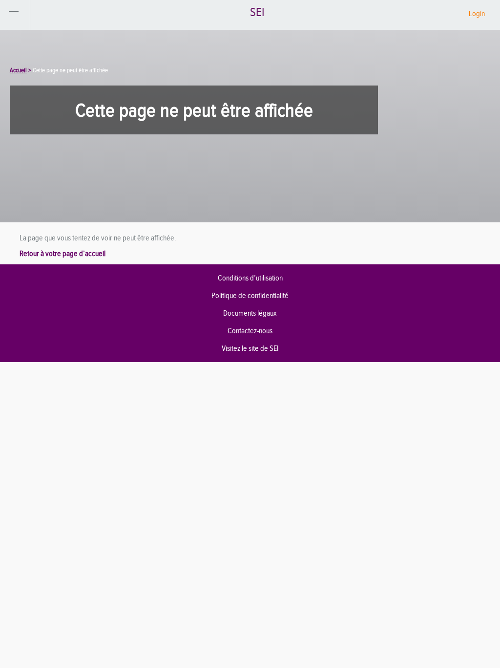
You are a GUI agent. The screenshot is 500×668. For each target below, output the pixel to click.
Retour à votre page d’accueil (62, 253)
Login (477, 13)
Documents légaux (250, 313)
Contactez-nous (250, 330)
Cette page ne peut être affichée (70, 70)
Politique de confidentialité (250, 295)
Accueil (18, 70)
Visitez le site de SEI (250, 348)
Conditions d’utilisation (250, 278)
